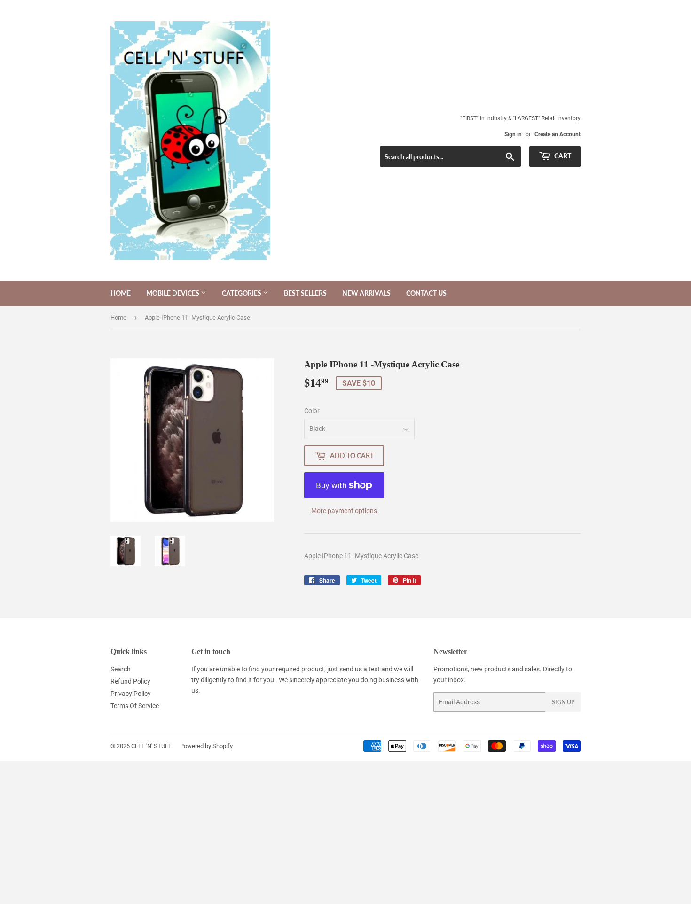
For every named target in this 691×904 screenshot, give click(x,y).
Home (118, 317)
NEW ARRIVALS (366, 293)
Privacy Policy (130, 693)
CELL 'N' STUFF (151, 745)
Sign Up (563, 702)
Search (120, 669)
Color (312, 410)
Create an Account (557, 134)
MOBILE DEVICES (173, 293)
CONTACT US (426, 293)
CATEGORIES (242, 293)
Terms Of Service (134, 705)
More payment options (344, 510)
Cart (562, 156)
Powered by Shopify (206, 745)
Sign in (513, 134)
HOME (120, 293)
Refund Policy (130, 681)
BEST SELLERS (305, 293)
